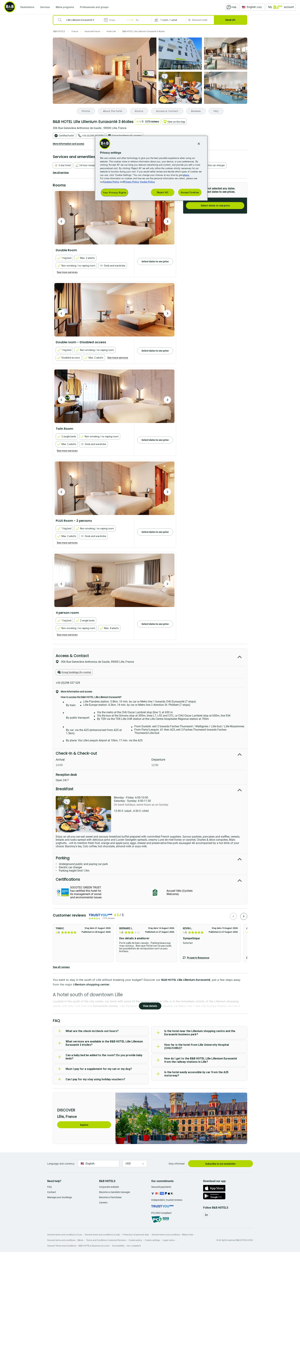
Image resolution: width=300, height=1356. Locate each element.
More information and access (68, 143)
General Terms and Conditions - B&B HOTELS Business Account (78, 1245)
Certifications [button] (68, 879)
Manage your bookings (59, 1197)
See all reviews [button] (61, 967)
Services (45, 7)
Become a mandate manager (114, 1192)
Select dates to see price (215, 205)
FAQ (49, 1187)
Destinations (27, 7)
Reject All (162, 192)
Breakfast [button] (64, 788)
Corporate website (109, 1187)
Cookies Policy (111, 181)
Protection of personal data (136, 1234)
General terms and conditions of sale (102, 1234)
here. (187, 175)
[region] (151, 168)
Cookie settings (152, 1240)
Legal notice (169, 1240)
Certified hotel (66, 135)
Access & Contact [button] (72, 655)
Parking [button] (63, 857)
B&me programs (65, 7)
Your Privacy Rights (114, 192)
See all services (61, 172)
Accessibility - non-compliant (126, 1245)
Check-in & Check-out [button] (76, 753)
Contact (51, 1192)
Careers (103, 1202)
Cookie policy (135, 1240)
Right (167, 221)
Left (61, 221)
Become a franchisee (110, 1197)
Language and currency (60, 1163)
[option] (114, 217)
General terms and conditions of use (64, 1234)
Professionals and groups (94, 7)
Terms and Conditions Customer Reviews (106, 1240)
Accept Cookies (190, 192)
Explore (84, 1125)
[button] (168, 20)
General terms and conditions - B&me (65, 1240)
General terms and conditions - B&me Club (172, 1234)
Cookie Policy (147, 181)
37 (239, 97)
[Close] (199, 144)
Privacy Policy (131, 181)
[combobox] (80, 20)
